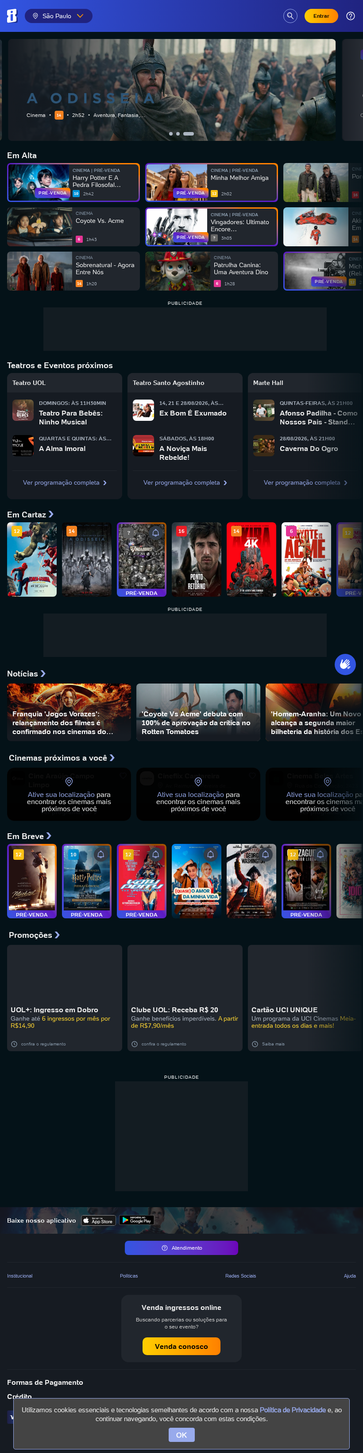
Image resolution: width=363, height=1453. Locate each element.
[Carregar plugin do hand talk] (345, 664)
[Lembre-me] (156, 533)
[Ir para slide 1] (174, 134)
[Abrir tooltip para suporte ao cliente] (350, 16)
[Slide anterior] (9, 90)
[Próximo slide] (354, 90)
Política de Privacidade (293, 1410)
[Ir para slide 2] (185, 134)
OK (181, 1434)
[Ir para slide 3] (192, 134)
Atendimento (187, 1247)
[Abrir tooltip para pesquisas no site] (290, 16)
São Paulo (56, 16)
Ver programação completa (61, 482)
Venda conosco (181, 1346)
